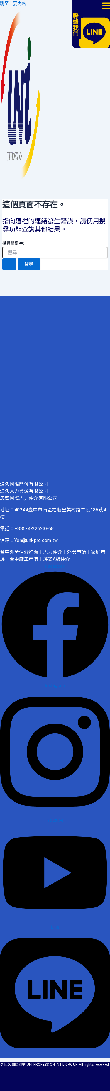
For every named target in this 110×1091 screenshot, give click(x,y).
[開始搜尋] (9, 264)
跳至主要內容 (13, 3)
